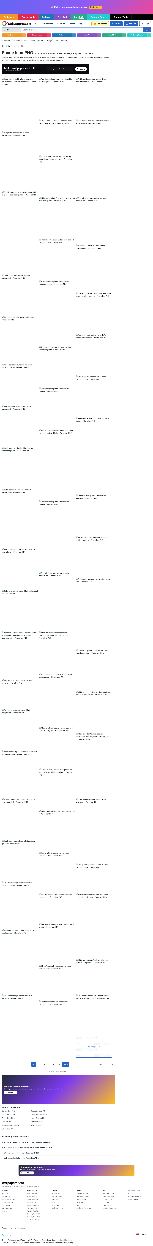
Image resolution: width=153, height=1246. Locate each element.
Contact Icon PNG (8, 1111)
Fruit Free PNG (32, 1208)
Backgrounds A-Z (83, 1196)
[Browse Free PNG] (124, 35)
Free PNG (79, 17)
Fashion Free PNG (33, 1211)
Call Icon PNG (7, 1122)
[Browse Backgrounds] (49, 35)
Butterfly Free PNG (33, 1217)
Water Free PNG (32, 1196)
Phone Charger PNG (38, 1118)
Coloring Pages (98, 17)
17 (59, 1064)
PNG (8, 46)
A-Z (37, 23)
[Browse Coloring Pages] (149, 35)
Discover (61, 23)
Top (80, 23)
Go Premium (102, 24)
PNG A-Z (80, 1205)
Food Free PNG (32, 1199)
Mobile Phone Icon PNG (10, 1125)
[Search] (147, 29)
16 (53, 1064)
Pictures (46, 17)
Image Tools (122, 17)
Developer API (133, 1199)
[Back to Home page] (16, 24)
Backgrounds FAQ (109, 1196)
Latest (72, 23)
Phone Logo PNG (8, 1118)
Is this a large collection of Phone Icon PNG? (21, 1153)
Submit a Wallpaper (134, 1196)
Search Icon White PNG (39, 1115)
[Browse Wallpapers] (24, 35)
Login (147, 24)
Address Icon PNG (37, 1122)
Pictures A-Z (81, 1199)
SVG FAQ (106, 1202)
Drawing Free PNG (33, 1214)
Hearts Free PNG (33, 1220)
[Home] (3, 46)
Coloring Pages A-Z (84, 1208)
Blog (129, 1193)
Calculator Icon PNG (38, 1111)
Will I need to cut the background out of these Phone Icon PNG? (28, 1148)
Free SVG (62, 17)
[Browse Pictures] (74, 35)
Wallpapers (9, 17)
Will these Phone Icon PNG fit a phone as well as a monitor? (27, 1142)
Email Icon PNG (7, 1129)
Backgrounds (28, 17)
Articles (4, 1211)
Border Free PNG (33, 1205)
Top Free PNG (6, 1205)
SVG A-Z (80, 1202)
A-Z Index (5, 1193)
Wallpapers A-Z (82, 1193)
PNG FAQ (106, 1205)
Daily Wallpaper (7, 1208)
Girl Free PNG (31, 1202)
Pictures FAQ (107, 1199)
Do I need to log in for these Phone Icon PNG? (22, 1158)
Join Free (132, 24)
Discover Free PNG (8, 1199)
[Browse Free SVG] (99, 35)
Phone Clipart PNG (9, 1115)
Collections (47, 23)
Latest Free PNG (7, 1202)
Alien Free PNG (32, 1193)
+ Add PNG (116, 24)
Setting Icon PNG (37, 1125)
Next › (65, 1064)
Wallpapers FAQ (108, 1193)
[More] (137, 17)
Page (100, 1064)
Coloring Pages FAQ (110, 1208)
